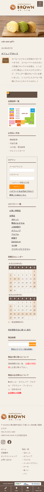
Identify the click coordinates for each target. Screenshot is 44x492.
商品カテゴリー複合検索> (22, 349)
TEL (5, 490)
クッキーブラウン (30, 463)
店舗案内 (4, 453)
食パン (26, 470)
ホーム (3, 449)
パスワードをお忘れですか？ (21, 191)
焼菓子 (14, 238)
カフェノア (16, 231)
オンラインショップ (9, 456)
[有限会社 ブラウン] (22, 9)
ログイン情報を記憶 (20, 183)
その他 (14, 245)
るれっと (15, 219)
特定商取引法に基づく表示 (19, 330)
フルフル (15, 234)
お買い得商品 (15, 211)
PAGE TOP (39, 490)
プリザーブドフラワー (20, 249)
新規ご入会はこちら (17, 195)
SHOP (27, 490)
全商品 (12, 216)
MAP (16, 490)
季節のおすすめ (18, 223)
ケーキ (26, 467)
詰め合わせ (16, 242)
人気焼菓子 (16, 227)
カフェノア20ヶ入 (9, 53)
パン (25, 474)
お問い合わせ (6, 460)
